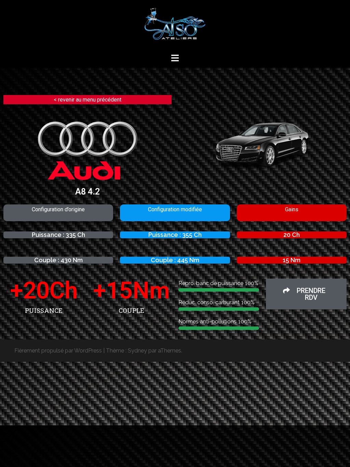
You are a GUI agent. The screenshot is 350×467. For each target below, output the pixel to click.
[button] (306, 294)
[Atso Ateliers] (174, 26)
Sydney (137, 350)
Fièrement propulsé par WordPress (58, 350)
